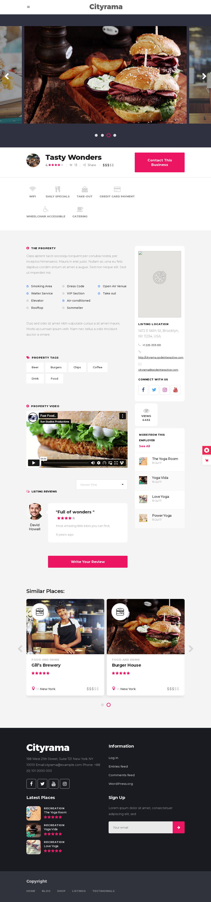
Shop (61, 891)
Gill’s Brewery (46, 665)
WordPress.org (121, 784)
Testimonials (103, 891)
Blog (46, 891)
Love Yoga (160, 497)
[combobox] (102, 484)
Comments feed (122, 775)
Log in (113, 758)
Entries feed (118, 766)
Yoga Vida (160, 478)
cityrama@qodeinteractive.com (158, 369)
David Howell (34, 527)
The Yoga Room (165, 459)
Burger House (126, 665)
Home (30, 891)
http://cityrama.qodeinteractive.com (160, 357)
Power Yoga (162, 516)
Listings (79, 891)
